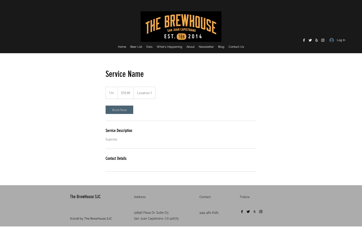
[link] (119, 110)
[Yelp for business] (316, 40)
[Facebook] (304, 40)
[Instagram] (323, 40)
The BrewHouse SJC (85, 196)
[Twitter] (310, 40)
